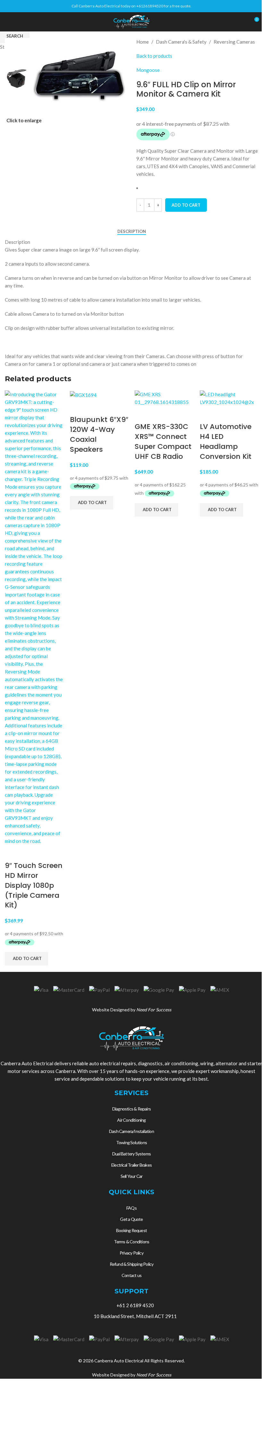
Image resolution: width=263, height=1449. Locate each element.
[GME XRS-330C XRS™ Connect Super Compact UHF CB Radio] (164, 397)
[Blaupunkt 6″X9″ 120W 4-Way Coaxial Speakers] (83, 394)
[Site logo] (131, 21)
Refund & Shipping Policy (132, 1264)
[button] (26, 958)
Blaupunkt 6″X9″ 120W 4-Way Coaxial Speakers (99, 434)
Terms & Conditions (131, 1241)
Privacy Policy (131, 1253)
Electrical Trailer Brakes (131, 1165)
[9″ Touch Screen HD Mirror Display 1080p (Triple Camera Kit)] (34, 617)
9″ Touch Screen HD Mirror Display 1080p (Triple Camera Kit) (34, 885)
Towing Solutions (131, 1142)
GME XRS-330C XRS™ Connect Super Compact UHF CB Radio (163, 441)
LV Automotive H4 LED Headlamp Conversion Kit (225, 441)
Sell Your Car (132, 1176)
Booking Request (131, 1230)
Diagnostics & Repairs (131, 1108)
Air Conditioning (131, 1120)
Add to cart (186, 205)
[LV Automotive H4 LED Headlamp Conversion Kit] (229, 397)
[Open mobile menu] (7, 21)
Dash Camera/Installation (131, 1131)
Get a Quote (131, 1219)
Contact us (131, 1275)
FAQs (131, 1208)
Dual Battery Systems (131, 1153)
